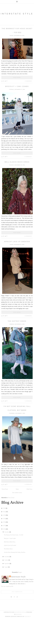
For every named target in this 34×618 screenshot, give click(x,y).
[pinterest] (20, 597)
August (6, 567)
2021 (4, 511)
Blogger (20, 572)
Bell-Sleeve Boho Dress (17, 162)
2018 (4, 522)
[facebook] (14, 597)
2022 (4, 508)
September (7, 563)
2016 (4, 529)
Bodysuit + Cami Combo (17, 86)
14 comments (28, 236)
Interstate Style (17, 14)
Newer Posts (5, 489)
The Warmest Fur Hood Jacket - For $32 (13, 535)
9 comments (28, 315)
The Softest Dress (17, 321)
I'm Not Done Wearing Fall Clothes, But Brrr (14, 552)
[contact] (23, 597)
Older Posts (29, 489)
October (6, 560)
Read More (17, 77)
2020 (4, 515)
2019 (4, 518)
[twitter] (17, 597)
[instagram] (11, 597)
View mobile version (17, 492)
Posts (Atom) (11, 497)
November (7, 556)
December (7, 532)
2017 (4, 525)
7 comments (28, 400)
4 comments (28, 81)
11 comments (28, 156)
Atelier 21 (28, 616)
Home (17, 489)
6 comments (28, 484)
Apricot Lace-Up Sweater (17, 241)
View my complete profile (7, 586)
